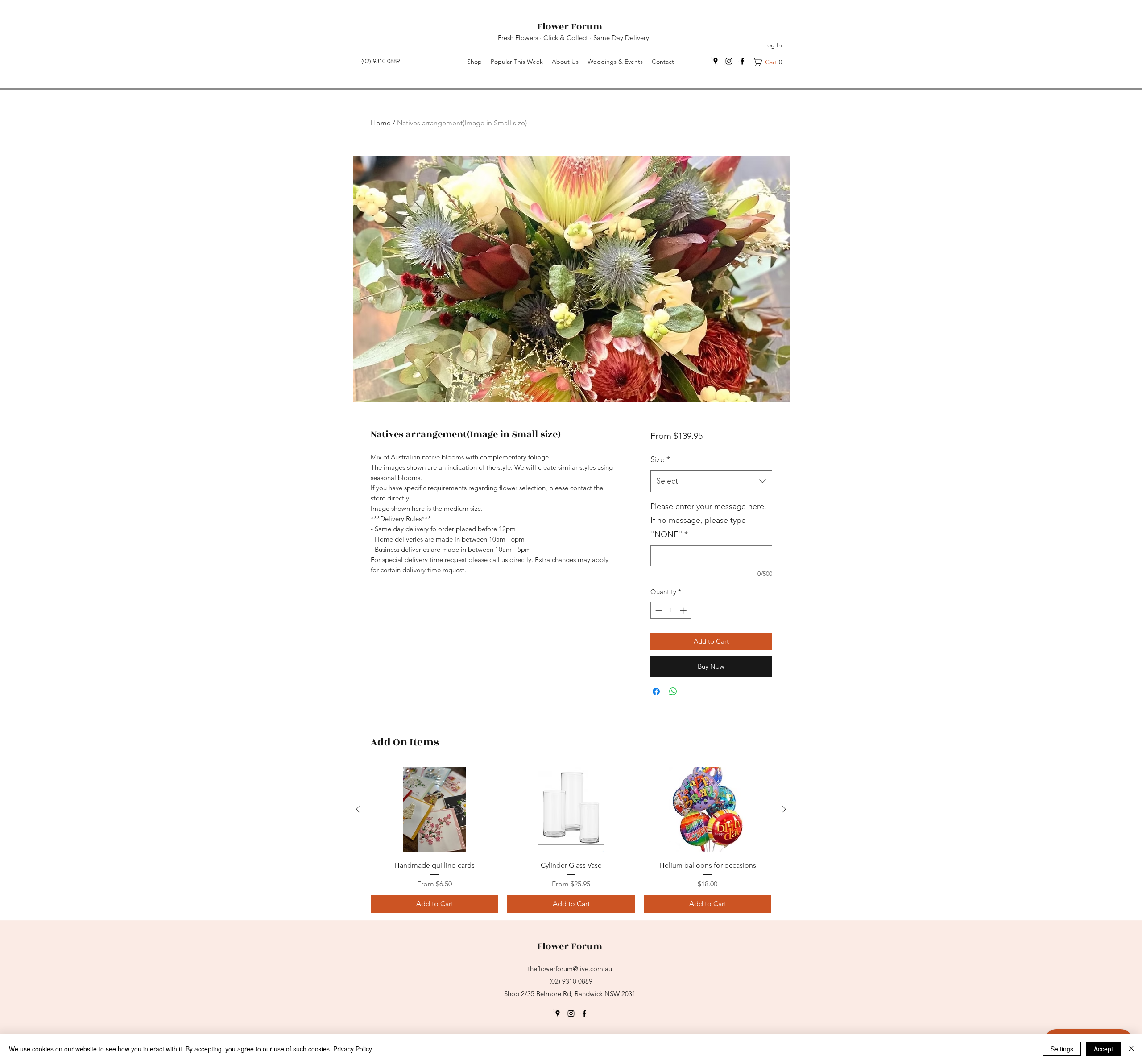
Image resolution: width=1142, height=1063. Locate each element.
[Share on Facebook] (656, 691)
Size (660, 459)
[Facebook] (742, 61)
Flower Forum (570, 26)
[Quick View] (434, 809)
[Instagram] (728, 61)
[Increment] (684, 610)
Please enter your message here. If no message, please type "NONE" (708, 520)
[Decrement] (658, 610)
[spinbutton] (670, 610)
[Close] (1131, 1049)
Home (381, 123)
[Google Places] (557, 1013)
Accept (1103, 1048)
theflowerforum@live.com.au (570, 968)
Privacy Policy (352, 1048)
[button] (770, 62)
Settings (1062, 1048)
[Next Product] (784, 809)
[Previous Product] (357, 809)
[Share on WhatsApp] (673, 691)
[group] (571, 839)
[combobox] (711, 481)
